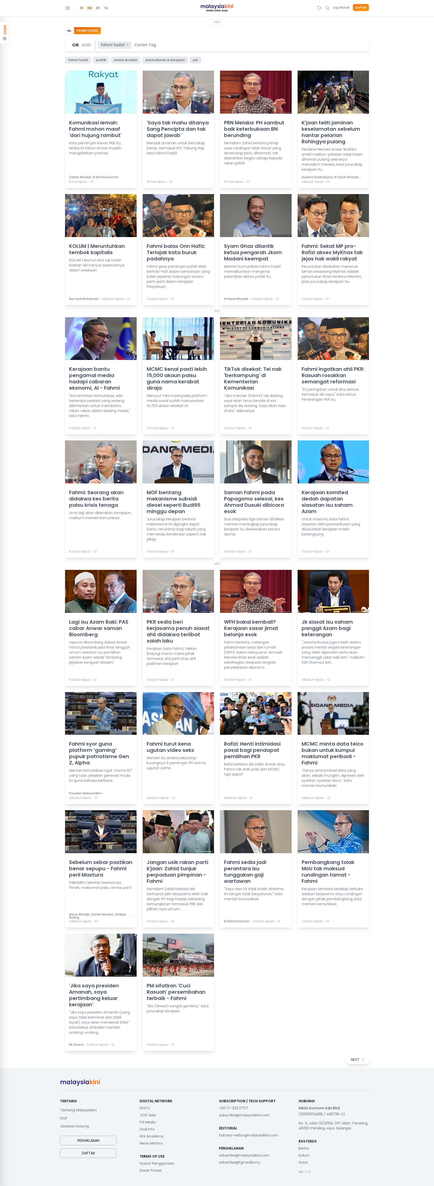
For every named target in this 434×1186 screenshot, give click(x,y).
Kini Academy (152, 1136)
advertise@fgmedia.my (239, 1162)
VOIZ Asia (148, 1115)
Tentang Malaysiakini (78, 1110)
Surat (303, 1162)
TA (106, 8)
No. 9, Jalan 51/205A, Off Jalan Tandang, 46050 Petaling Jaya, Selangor (333, 1126)
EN (81, 8)
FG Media (148, 1122)
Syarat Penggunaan (157, 1163)
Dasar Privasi (150, 1170)
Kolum (304, 1155)
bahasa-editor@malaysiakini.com (248, 1135)
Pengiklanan (88, 1140)
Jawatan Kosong (74, 1126)
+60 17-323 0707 (233, 1108)
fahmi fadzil (113, 45)
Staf (63, 1118)
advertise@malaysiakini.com (244, 1155)
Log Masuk (341, 7)
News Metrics (151, 1143)
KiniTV (145, 1108)
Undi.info (147, 1129)
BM (89, 8)
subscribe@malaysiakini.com (244, 1115)
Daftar (360, 8)
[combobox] (145, 44)
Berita (304, 1148)
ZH (98, 8)
